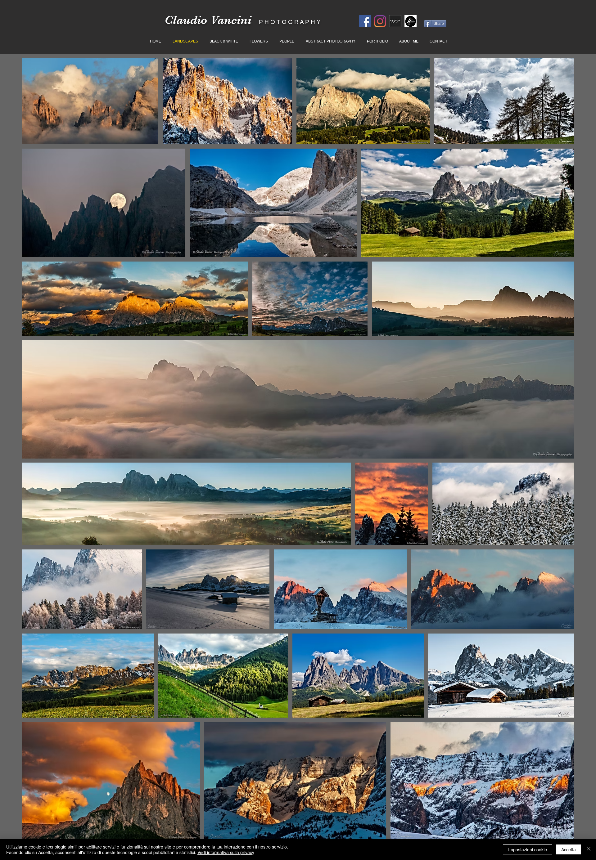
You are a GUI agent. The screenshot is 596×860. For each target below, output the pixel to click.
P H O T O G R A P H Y (290, 22)
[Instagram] (380, 21)
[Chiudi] (588, 849)
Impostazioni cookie (527, 849)
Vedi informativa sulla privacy (225, 852)
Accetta (568, 849)
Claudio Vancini (208, 20)
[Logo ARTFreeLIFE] (410, 21)
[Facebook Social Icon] (365, 21)
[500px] (395, 21)
